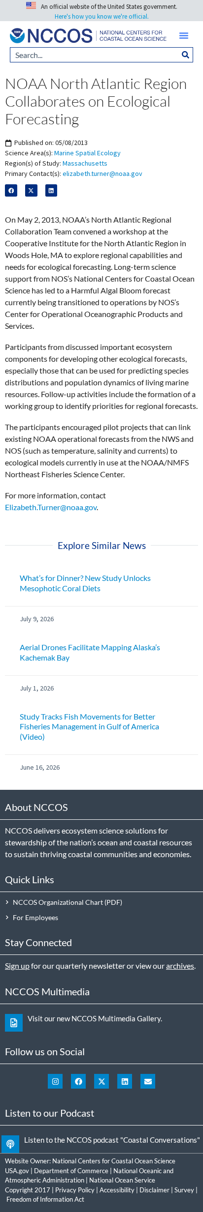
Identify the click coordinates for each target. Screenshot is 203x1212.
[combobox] (94, 54)
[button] (183, 35)
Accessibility (117, 1190)
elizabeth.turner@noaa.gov (102, 173)
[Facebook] (78, 1081)
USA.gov (17, 1171)
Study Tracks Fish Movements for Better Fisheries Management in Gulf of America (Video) (89, 727)
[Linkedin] (124, 1081)
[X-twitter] (101, 1081)
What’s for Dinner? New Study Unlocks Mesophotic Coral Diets (85, 583)
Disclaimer (154, 1190)
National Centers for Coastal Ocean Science (113, 1161)
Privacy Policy (75, 1190)
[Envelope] (147, 1081)
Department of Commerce (71, 1171)
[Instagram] (55, 1081)
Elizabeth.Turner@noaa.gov (51, 507)
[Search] (185, 54)
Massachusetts (85, 163)
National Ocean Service (122, 1180)
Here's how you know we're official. (102, 16)
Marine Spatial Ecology (87, 152)
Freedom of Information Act (45, 1199)
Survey (184, 1190)
